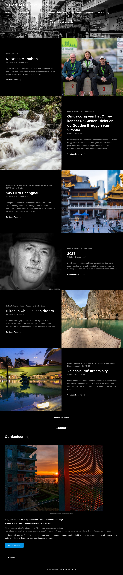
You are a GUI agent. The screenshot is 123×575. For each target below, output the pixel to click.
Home (7, 13)
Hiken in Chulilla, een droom (30, 311)
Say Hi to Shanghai (22, 193)
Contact (101, 13)
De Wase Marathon (22, 59)
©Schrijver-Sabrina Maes (56, 13)
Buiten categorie (12, 306)
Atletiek (8, 54)
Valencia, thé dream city (87, 371)
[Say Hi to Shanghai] (92, 201)
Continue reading (15, 80)
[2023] (31, 261)
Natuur (15, 54)
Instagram (90, 13)
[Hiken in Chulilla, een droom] (92, 319)
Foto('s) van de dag (75, 111)
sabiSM (9, 62)
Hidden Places (89, 111)
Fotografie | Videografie (40, 4)
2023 (71, 253)
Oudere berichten (61, 417)
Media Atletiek (76, 13)
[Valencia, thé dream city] (31, 379)
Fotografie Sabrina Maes (22, 13)
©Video (40, 13)
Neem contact (14, 545)
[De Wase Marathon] (92, 67)
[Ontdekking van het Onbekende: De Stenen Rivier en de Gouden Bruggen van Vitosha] (31, 133)
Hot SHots (19, 188)
